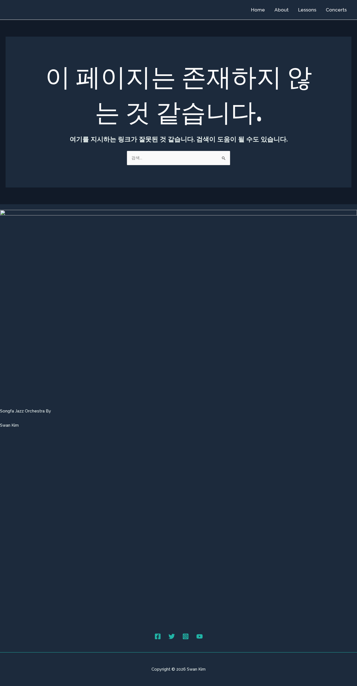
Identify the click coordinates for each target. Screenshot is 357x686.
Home (258, 10)
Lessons (307, 10)
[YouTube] (199, 636)
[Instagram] (185, 636)
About (281, 10)
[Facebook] (158, 636)
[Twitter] (171, 636)
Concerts (336, 10)
